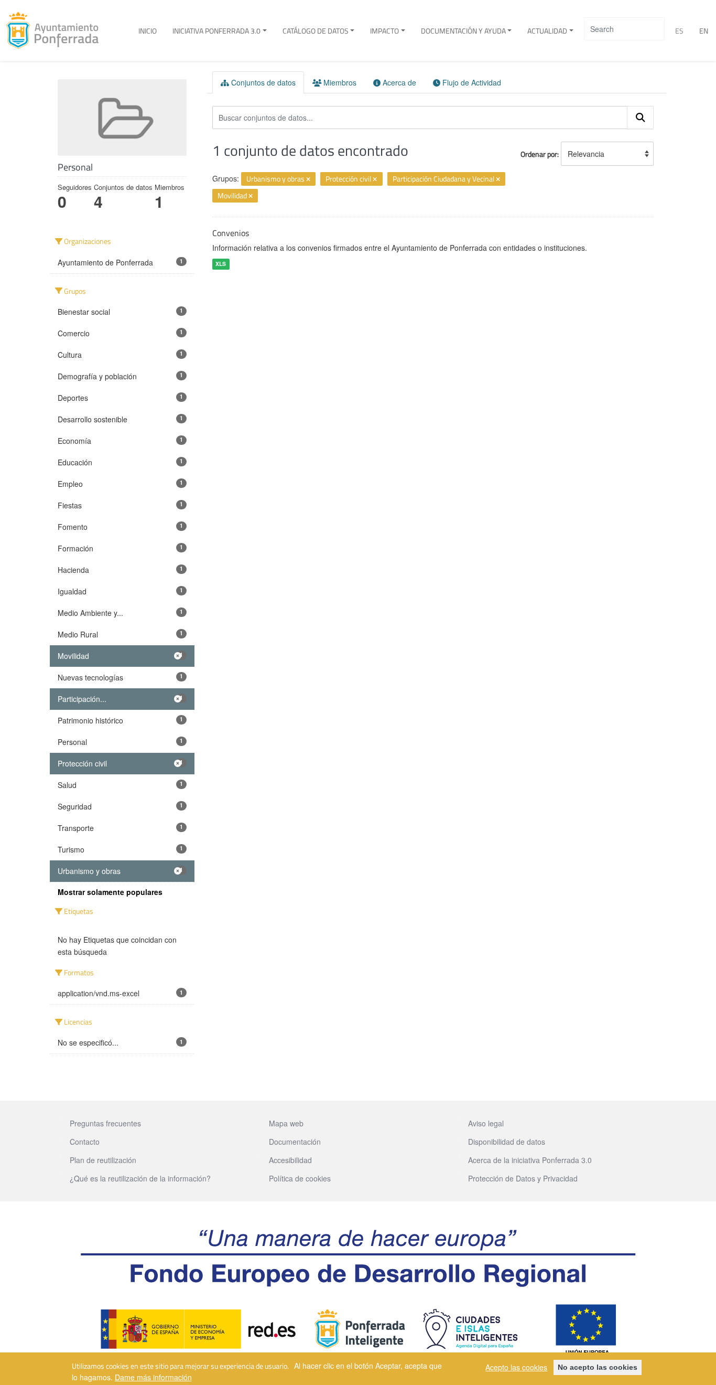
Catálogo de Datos (316, 30)
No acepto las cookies (597, 1367)
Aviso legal (486, 1123)
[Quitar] (308, 179)
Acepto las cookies (516, 1367)
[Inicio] (56, 30)
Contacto (85, 1141)
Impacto (384, 30)
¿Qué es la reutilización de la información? (140, 1178)
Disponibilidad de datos (506, 1141)
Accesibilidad (290, 1160)
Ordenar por (538, 153)
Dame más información (153, 1376)
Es (679, 30)
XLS (220, 264)
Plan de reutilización (103, 1160)
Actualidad (547, 30)
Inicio (147, 30)
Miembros (338, 82)
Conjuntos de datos (262, 82)
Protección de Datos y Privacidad (523, 1178)
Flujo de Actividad (470, 82)
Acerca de (398, 82)
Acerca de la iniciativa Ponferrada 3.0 (530, 1160)
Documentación (295, 1141)
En (703, 30)
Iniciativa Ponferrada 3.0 (216, 30)
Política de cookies (300, 1178)
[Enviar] (640, 117)
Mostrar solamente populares (110, 892)
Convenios (230, 233)
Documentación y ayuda (463, 30)
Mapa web (286, 1123)
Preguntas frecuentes (105, 1123)
